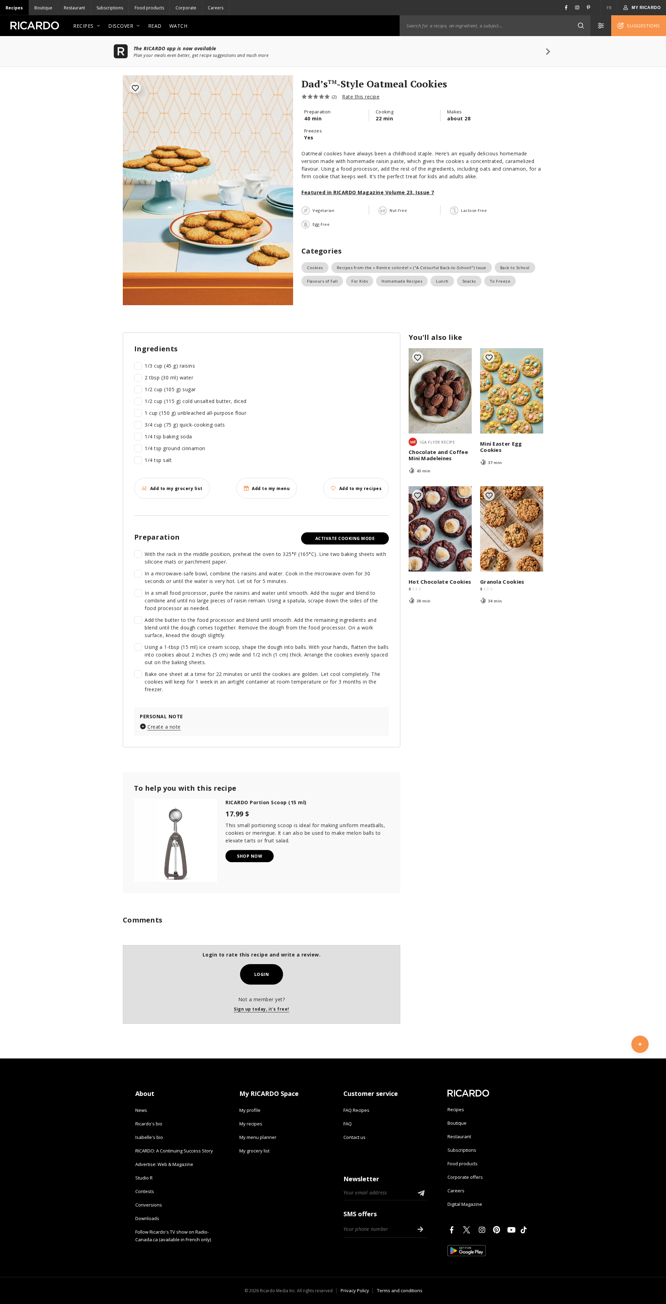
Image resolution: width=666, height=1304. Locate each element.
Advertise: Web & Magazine (164, 1164)
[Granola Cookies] (511, 529)
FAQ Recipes (356, 1110)
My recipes (250, 1124)
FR (609, 8)
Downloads (147, 1218)
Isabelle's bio (149, 1137)
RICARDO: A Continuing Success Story (174, 1151)
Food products (149, 8)
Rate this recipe (360, 96)
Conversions (148, 1205)
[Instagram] (483, 1230)
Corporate (186, 8)
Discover (120, 26)
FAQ (347, 1124)
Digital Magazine (464, 1204)
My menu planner (257, 1137)
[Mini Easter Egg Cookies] (511, 391)
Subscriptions (109, 8)
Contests (144, 1191)
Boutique (43, 8)
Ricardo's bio (148, 1124)
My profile (250, 1110)
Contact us (354, 1137)
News (141, 1110)
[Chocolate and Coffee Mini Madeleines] (440, 391)
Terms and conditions (399, 1290)
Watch (178, 26)
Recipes (14, 8)
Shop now (249, 856)
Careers (215, 8)
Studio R (144, 1178)
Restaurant (74, 8)
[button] (581, 26)
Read (155, 26)
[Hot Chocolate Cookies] (440, 529)
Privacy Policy (355, 1290)
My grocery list (254, 1151)
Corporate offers (465, 1177)
